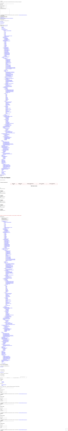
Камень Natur (7, 103)
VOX (5, 114)
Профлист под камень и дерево (8, 35)
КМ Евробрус (7, 122)
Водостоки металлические (6, 136)
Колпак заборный (7, 36)
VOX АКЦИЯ (6, 70)
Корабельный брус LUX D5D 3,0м (10, 263)
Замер (2, 170)
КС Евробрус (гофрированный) (10, 123)
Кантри (5, 46)
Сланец (7, 284)
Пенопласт (4, 154)
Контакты (3, 172)
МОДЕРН (6, 139)
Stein (6, 95)
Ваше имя (1, 424)
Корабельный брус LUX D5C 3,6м (10, 72)
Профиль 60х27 (3, 160)
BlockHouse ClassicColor (9, 77)
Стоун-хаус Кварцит (8, 258)
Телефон (1, 392)
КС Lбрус (7, 121)
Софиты (4, 127)
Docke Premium (6, 327)
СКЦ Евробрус (8, 313)
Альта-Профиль (6, 106)
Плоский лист (5, 228)
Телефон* (1, 399)
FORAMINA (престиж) (7, 329)
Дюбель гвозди (5, 167)
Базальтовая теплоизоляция (6, 344)
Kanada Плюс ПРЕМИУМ (9, 272)
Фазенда (6, 42)
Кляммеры (4, 151)
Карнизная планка (7, 52)
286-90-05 (2, 22)
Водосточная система (4, 133)
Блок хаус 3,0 (7, 85)
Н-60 (5, 226)
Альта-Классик (8, 79)
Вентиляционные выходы (6, 56)
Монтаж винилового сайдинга (8, 86)
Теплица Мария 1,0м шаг (6, 141)
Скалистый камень (8, 299)
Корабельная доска (8, 63)
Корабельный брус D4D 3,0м (9, 266)
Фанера (3, 159)
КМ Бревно (7, 118)
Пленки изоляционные (4, 156)
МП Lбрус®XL (8, 315)
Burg (6, 286)
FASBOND (4, 348)
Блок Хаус (7, 64)
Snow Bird (6, 279)
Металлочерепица (5, 37)
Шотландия (7, 111)
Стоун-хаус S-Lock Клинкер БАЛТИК (10, 67)
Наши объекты (3, 173)
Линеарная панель (7, 317)
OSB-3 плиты (3, 155)
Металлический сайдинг (6, 115)
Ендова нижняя (6, 51)
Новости (3, 27)
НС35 (5, 225)
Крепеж (3, 163)
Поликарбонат (3, 145)
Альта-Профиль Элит (7, 134)
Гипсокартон (3, 351)
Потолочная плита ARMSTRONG (6, 168)
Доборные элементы (5, 239)
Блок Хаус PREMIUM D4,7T (9, 76)
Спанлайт (4, 158)
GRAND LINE (6, 275)
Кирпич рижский (8, 110)
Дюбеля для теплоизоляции (6, 358)
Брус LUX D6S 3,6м (8, 73)
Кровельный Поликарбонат (5, 337)
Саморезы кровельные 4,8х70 (6, 357)
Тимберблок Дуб (8, 251)
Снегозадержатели (5, 339)
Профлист (4, 221)
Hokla (6, 254)
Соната (5, 41)
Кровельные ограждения (6, 148)
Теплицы (3, 332)
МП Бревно (7, 117)
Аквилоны (6, 247)
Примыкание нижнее (7, 53)
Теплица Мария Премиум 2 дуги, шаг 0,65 (8, 144)
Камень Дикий (8, 104)
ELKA (5, 261)
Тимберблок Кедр (8, 60)
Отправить (2, 394)
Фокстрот (6, 45)
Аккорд (5, 237)
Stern (6, 96)
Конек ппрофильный (7, 50)
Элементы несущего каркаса (5, 341)
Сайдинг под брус (7, 119)
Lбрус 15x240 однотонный (9, 131)
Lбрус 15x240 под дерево (9, 132)
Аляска (7, 82)
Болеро (5, 43)
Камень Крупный (8, 296)
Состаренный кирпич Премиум (10, 90)
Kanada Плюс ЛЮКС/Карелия (9, 81)
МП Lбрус (7, 311)
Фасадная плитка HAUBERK (6, 126)
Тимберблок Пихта (8, 252)
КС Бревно (7, 310)
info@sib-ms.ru (2, 23)
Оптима (5, 44)
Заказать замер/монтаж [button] (3, 174)
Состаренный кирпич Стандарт (10, 89)
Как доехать (1, 21)
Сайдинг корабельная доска (8, 124)
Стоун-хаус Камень (8, 65)
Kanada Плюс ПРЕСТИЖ (9, 80)
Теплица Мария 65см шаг (6, 142)
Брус (2, 140)
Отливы (5, 55)
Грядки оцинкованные (4, 338)
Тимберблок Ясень (8, 59)
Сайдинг (3, 57)
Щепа (6, 69)
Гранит (7, 301)
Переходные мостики (5, 149)
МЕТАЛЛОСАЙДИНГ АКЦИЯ (8, 116)
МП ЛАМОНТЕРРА (7, 39)
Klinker (7, 97)
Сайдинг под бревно (7, 308)
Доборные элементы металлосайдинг (10, 324)
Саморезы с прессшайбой (6, 164)
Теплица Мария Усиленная (6, 334)
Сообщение (1, 400)
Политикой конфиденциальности (23, 378)
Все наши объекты (4, 384)
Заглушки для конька (7, 246)
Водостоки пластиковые (6, 325)
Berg (6, 285)
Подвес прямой (3, 161)
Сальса (5, 235)
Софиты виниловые (7, 128)
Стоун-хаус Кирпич (8, 66)
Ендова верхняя (6, 242)
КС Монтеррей (6, 38)
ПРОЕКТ (6, 331)
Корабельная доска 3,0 (8, 84)
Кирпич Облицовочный (9, 101)
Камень (7, 88)
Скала (6, 105)
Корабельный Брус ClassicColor (9, 78)
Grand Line (7, 129)
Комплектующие (7, 47)
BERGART (7, 99)
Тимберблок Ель (8, 253)
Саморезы (4, 355)
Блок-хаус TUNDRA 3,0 (9, 277)
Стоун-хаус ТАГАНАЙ (8, 68)
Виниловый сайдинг (5, 249)
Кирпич (7, 107)
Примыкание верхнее (7, 244)
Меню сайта (6, 25)
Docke (6, 130)
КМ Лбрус (7, 312)
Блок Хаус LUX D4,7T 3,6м (9, 265)
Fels (6, 287)
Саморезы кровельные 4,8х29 (6, 165)
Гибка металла (3, 353)
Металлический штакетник (5, 360)
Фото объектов (3, 28)
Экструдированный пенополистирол (7, 345)
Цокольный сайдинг (5, 278)
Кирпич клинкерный (8, 109)
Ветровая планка (7, 48)
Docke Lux (6, 135)
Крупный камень (8, 92)
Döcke (5, 71)
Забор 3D (3, 169)
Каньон (7, 298)
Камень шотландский (8, 303)
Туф (6, 112)
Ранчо (5, 233)
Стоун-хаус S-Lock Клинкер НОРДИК (10, 259)
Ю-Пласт (6, 58)
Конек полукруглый (7, 240)
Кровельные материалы (4, 29)
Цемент (3, 346)
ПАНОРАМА (6, 230)
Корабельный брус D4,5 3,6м (9, 74)
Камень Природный (8, 102)
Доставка (3, 381)
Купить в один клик (2, 196)
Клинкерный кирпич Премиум (9, 91)
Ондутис (4, 350)
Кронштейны (4, 150)
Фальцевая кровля (5, 40)
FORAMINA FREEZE (7, 138)
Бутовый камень (8, 305)
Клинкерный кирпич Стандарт (9, 282)
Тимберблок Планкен (8, 62)
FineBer (5, 268)
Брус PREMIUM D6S (8, 75)
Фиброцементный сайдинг (6, 318)
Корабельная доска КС (8, 125)
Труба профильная (4, 162)
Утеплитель (3, 152)
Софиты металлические (7, 322)
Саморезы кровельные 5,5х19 (6, 166)
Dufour (7, 291)
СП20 (5, 32)
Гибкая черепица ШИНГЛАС (6, 232)
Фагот (6, 113)
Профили (4, 343)
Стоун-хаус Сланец (8, 256)
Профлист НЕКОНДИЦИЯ (8, 30)
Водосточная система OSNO (8, 137)
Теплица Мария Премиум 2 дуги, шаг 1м (8, 143)
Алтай (6, 100)
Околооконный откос (7, 245)
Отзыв (1, 427)
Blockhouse (7, 273)
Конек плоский (6, 49)
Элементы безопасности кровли (5, 147)
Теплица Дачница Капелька (6, 336)
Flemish (7, 98)
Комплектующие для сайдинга (9, 83)
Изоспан (4, 157)
